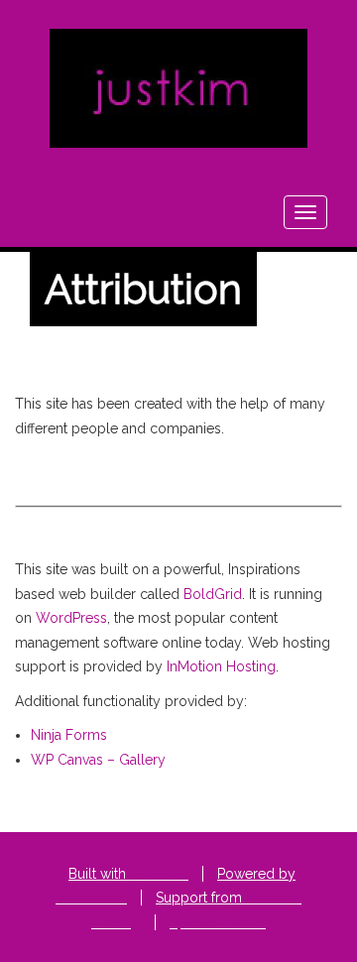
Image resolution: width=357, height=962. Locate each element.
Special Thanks (218, 922)
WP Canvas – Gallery (98, 760)
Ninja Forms (69, 735)
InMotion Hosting (221, 666)
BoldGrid (212, 594)
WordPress (71, 618)
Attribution (143, 289)
